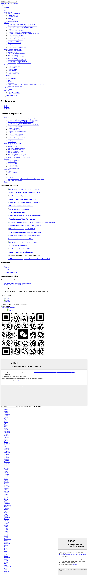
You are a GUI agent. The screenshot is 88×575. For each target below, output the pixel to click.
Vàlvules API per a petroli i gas (16, 36)
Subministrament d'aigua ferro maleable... (22, 219)
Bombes (6, 64)
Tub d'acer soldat (12, 52)
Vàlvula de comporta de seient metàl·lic (21, 252)
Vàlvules (6, 23)
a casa (5, 10)
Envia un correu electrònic (8, 307)
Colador (10, 29)
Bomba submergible (13, 70)
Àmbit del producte (13, 15)
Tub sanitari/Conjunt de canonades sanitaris (19, 63)
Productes (6, 107)
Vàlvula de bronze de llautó (15, 40)
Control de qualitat (13, 16)
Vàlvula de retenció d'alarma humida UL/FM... (24, 192)
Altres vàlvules (12, 46)
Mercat (9, 18)
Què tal (11, 310)
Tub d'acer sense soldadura (15, 50)
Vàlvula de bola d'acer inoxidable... (20, 239)
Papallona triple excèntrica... (18, 212)
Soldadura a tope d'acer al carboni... (20, 206)
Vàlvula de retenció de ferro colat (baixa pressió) (21, 27)
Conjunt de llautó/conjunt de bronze (17, 61)
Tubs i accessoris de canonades (12, 49)
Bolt (9, 80)
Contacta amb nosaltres (10, 95)
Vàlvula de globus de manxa (15, 30)
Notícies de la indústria (14, 93)
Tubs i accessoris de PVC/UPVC (17, 57)
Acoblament (11, 83)
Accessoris (7, 75)
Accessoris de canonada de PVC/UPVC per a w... (25, 225)
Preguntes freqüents (13, 21)
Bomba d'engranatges (13, 73)
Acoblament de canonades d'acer (16, 53)
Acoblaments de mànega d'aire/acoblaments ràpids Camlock (29, 259)
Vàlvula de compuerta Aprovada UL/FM (22, 199)
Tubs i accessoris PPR (14, 58)
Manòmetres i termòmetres (15, 86)
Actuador (10, 44)
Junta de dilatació (12, 78)
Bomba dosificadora (13, 72)
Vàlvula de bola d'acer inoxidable (17, 47)
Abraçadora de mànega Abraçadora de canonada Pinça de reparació (26, 84)
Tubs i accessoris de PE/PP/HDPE (17, 60)
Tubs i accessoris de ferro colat (16, 55)
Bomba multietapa (12, 67)
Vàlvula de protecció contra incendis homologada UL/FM (23, 33)
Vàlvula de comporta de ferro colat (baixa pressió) (21, 24)
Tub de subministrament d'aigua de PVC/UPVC (25, 232)
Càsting (6, 87)
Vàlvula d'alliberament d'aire (15, 35)
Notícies (6, 90)
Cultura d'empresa (12, 20)
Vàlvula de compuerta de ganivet (16, 38)
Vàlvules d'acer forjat (13, 41)
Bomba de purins (12, 69)
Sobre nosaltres (8, 12)
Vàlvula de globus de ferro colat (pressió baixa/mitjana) (22, 26)
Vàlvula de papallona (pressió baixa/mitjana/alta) (21, 32)
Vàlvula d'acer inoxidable (14, 43)
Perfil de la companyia (14, 13)
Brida (9, 77)
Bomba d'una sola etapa (14, 66)
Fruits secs (10, 81)
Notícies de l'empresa (13, 92)
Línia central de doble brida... (18, 245)
